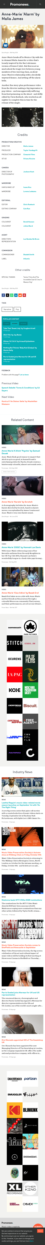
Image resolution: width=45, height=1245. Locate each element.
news (4, 799)
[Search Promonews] (40, 4)
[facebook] (3, 295)
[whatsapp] (11, 295)
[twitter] (7, 295)
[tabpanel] (22, 345)
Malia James (28, 146)
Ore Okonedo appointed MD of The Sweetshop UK (22, 1041)
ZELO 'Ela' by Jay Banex (12, 335)
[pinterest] (24, 295)
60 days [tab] (23, 323)
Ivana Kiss (27, 187)
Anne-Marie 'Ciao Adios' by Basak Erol (20, 592)
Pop (17, 309)
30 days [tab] (14, 323)
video (4, 447)
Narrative (7, 309)
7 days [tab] (6, 323)
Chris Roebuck (29, 204)
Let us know (24, 374)
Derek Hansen (28, 221)
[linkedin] (16, 295)
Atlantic (26, 258)
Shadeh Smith (28, 254)
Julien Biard (28, 226)
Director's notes (9, 472)
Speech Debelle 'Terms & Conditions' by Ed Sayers (21, 389)
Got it (40, 1231)
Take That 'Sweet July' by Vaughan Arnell (19, 328)
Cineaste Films (29, 154)
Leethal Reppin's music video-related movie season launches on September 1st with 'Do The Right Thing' (21, 805)
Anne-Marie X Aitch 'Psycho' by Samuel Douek (21, 452)
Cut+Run (26, 208)
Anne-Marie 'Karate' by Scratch (17, 501)
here (31, 1241)
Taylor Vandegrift (30, 150)
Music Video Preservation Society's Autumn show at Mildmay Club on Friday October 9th (21, 853)
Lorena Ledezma (29, 191)
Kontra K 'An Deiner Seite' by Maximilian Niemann (19, 403)
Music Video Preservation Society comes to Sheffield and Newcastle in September (21, 946)
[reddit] (20, 295)
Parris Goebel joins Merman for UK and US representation (20, 993)
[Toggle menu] (4, 4)
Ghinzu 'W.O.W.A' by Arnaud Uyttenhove (18, 341)
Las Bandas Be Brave (31, 239)
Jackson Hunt (28, 171)
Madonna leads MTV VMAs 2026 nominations (22, 900)
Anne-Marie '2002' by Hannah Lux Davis (21, 547)
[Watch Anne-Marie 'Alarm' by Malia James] (22, 36)
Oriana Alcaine (29, 158)
